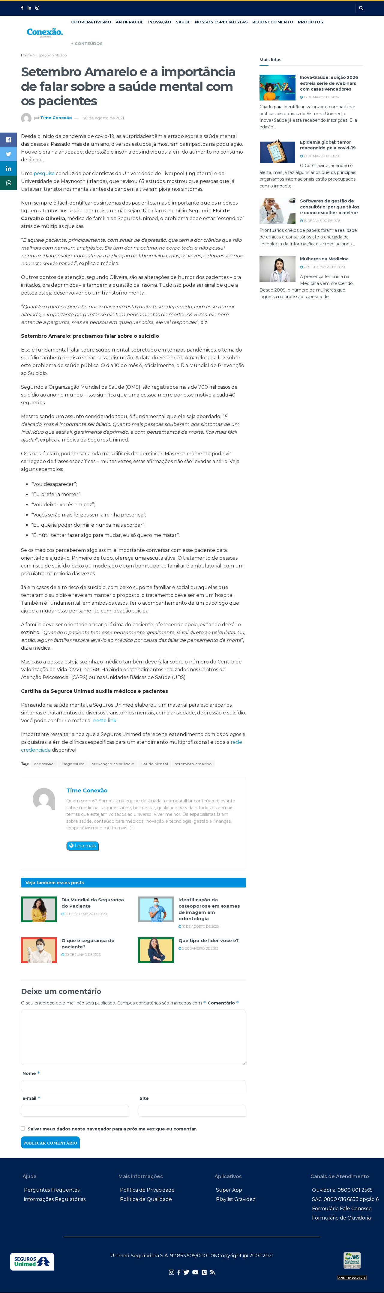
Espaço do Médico (51, 55)
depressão (44, 764)
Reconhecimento (272, 22)
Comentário (223, 1003)
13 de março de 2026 (321, 97)
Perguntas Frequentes (52, 1190)
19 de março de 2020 (321, 156)
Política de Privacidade (147, 1190)
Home (26, 55)
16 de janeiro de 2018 (321, 221)
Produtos (310, 22)
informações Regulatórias (55, 1199)
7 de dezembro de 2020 (324, 267)
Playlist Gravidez (235, 1199)
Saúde (183, 22)
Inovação (159, 22)
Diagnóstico (73, 764)
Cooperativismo (91, 22)
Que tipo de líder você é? (208, 940)
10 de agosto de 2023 (200, 926)
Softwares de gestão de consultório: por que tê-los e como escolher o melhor (329, 206)
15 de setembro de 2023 (85, 914)
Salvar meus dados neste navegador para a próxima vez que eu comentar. (112, 1129)
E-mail (31, 1098)
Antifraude (130, 22)
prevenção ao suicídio (113, 764)
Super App (229, 1190)
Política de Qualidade (146, 1199)
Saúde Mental (154, 764)
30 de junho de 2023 (82, 955)
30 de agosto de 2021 (103, 117)
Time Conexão (56, 117)
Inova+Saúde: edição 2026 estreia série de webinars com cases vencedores (329, 83)
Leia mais (85, 846)
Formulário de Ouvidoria (341, 1218)
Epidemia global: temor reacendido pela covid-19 (328, 145)
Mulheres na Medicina (324, 259)
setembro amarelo (193, 764)
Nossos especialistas (221, 22)
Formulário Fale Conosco (342, 1208)
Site (144, 1098)
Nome (31, 1073)
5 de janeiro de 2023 (199, 948)
